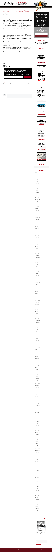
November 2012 (37, 343)
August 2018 (37, 219)
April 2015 (36, 291)
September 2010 (37, 389)
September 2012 (37, 347)
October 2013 (37, 324)
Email (36, 536)
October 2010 (37, 387)
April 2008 (36, 441)
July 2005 (36, 501)
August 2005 (37, 499)
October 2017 (37, 237)
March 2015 (37, 293)
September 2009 (37, 410)
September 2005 (37, 497)
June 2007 (36, 459)
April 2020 (36, 190)
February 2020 (37, 194)
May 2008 (36, 439)
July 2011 (36, 371)
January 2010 (37, 403)
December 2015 (37, 277)
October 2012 (37, 345)
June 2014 (36, 309)
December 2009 (37, 405)
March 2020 (37, 192)
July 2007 (36, 457)
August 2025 (37, 174)
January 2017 (37, 253)
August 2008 (37, 434)
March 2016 (37, 271)
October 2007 (37, 452)
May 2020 (36, 188)
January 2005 (37, 511)
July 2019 (36, 201)
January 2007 (37, 468)
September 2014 (37, 304)
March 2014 (37, 315)
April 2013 (36, 334)
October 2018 (37, 215)
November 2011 (37, 363)
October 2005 (37, 495)
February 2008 (37, 445)
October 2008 (37, 430)
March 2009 (37, 421)
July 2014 (36, 307)
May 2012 (36, 354)
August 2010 (37, 390)
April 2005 (36, 506)
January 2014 (37, 318)
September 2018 (37, 217)
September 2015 (37, 282)
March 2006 (37, 486)
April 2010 (36, 398)
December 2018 (37, 212)
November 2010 (37, 385)
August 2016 (37, 262)
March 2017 (37, 250)
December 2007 (37, 448)
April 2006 (36, 484)
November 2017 (37, 235)
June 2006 (36, 481)
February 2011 (37, 380)
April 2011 (36, 376)
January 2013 (37, 340)
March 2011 (37, 378)
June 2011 (36, 372)
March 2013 (37, 336)
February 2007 (37, 466)
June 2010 (36, 394)
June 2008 (36, 437)
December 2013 (37, 320)
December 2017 (37, 233)
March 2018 (37, 228)
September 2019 (37, 199)
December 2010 (37, 383)
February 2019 (37, 208)
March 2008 (37, 443)
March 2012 (37, 358)
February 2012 (37, 360)
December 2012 (37, 342)
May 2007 (36, 461)
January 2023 (37, 183)
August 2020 (37, 186)
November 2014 (37, 300)
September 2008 (37, 432)
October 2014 (37, 302)
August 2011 (37, 369)
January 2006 (37, 490)
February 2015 (37, 295)
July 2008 (36, 436)
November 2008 (37, 428)
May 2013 (36, 333)
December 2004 (37, 513)
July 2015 (36, 286)
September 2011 (37, 367)
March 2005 (37, 508)
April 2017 (36, 248)
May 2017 (36, 246)
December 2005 (37, 492)
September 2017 (37, 239)
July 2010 (36, 392)
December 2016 (37, 255)
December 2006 (37, 470)
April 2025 (36, 177)
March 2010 (37, 399)
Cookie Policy (8, 549)
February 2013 (37, 338)
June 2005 (36, 502)
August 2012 (37, 349)
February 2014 (37, 316)
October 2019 (37, 197)
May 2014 (36, 311)
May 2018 (36, 224)
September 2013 (37, 325)
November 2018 (37, 213)
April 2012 (36, 356)
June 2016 (36, 266)
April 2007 (36, 463)
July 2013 (36, 329)
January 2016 (37, 275)
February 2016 (37, 273)
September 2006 (37, 475)
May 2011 (36, 374)
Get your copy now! (38, 544)
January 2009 (37, 425)
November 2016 (37, 257)
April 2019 (36, 204)
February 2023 (37, 181)
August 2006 (37, 477)
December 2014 (37, 298)
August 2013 (37, 327)
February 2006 (37, 488)
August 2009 (37, 412)
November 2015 (37, 278)
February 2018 (37, 230)
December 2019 (37, 195)
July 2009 (36, 414)
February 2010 (37, 401)
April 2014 (36, 313)
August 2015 (37, 284)
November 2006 (37, 472)
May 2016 (36, 268)
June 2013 (36, 331)
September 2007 (37, 454)
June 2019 (36, 203)
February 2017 (37, 251)
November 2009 (37, 407)
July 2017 (36, 242)
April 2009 (36, 419)
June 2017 (36, 244)
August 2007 (37, 455)
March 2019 (37, 206)
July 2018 (36, 221)
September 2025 (37, 172)
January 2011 (37, 381)
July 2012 (36, 351)
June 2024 (36, 179)
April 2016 (36, 269)
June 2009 (36, 416)
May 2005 (36, 504)
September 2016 (37, 260)
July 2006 (36, 479)
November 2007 (37, 450)
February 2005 (37, 510)
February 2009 (37, 423)
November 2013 (37, 322)
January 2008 (37, 446)
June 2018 (36, 222)
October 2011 (37, 365)
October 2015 (37, 280)
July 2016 (36, 264)
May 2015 (36, 289)
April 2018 (36, 226)
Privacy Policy (5, 549)
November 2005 (37, 493)
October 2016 (37, 259)
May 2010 (36, 396)
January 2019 (37, 210)
